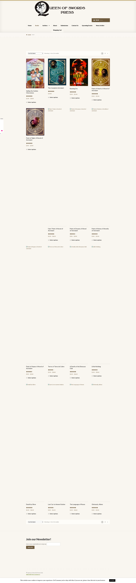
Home (30, 25)
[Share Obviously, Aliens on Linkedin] (1, 127)
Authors (45, 25)
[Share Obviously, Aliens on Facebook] (1, 121)
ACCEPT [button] (112, 580)
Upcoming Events (87, 25)
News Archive (100, 25)
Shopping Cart (57, 30)
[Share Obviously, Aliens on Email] (1, 130)
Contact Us (75, 25)
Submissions (64, 25)
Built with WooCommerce (33, 574)
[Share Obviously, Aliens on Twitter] (1, 124)
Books (37, 25)
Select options (32, 102)
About (55, 25)
